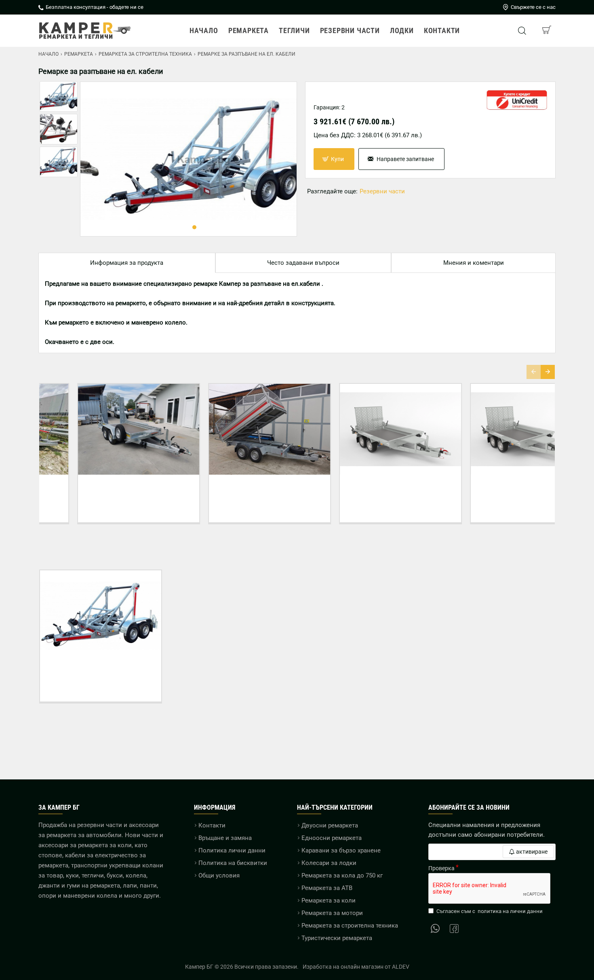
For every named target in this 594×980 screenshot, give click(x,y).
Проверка (441, 868)
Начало (48, 54)
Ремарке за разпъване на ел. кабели (100, 673)
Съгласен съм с (489, 911)
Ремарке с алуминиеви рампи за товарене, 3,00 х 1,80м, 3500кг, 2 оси (362, 490)
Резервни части (382, 191)
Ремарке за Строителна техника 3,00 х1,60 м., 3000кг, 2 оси (100, 490)
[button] (182, 227)
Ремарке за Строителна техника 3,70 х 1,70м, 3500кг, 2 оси (231, 490)
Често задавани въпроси (303, 262)
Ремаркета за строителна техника (145, 54)
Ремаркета (78, 54)
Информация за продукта (126, 262)
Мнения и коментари (473, 262)
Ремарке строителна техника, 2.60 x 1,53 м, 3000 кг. (493, 490)
